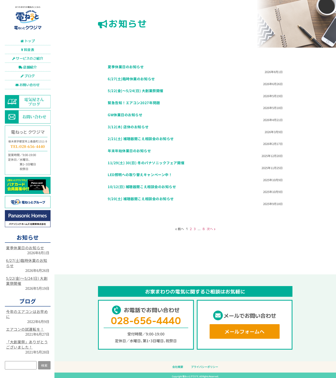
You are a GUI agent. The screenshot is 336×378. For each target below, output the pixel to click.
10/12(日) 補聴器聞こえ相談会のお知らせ (142, 186)
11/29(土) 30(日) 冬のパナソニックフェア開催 (146, 162)
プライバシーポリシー (204, 367)
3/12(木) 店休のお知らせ (128, 126)
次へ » (211, 228)
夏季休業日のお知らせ (25, 247)
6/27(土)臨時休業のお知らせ (26, 263)
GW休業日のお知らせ (125, 114)
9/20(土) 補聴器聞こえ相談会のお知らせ (141, 198)
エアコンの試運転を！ (25, 329)
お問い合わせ (29, 84)
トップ (30, 40)
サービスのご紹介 (29, 58)
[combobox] (21, 365)
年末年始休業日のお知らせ (129, 150)
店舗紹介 (30, 67)
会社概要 (177, 367)
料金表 (29, 49)
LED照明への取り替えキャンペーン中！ (140, 174)
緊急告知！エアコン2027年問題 (134, 102)
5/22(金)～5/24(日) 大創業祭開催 (26, 281)
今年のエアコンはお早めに (27, 314)
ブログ (29, 75)
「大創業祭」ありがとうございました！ (27, 344)
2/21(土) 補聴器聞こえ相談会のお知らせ (141, 138)
